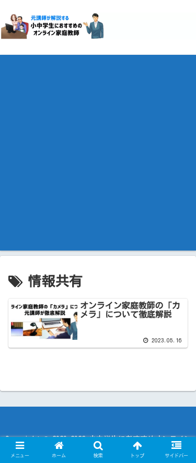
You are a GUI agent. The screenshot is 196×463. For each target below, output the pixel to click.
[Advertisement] (98, 153)
